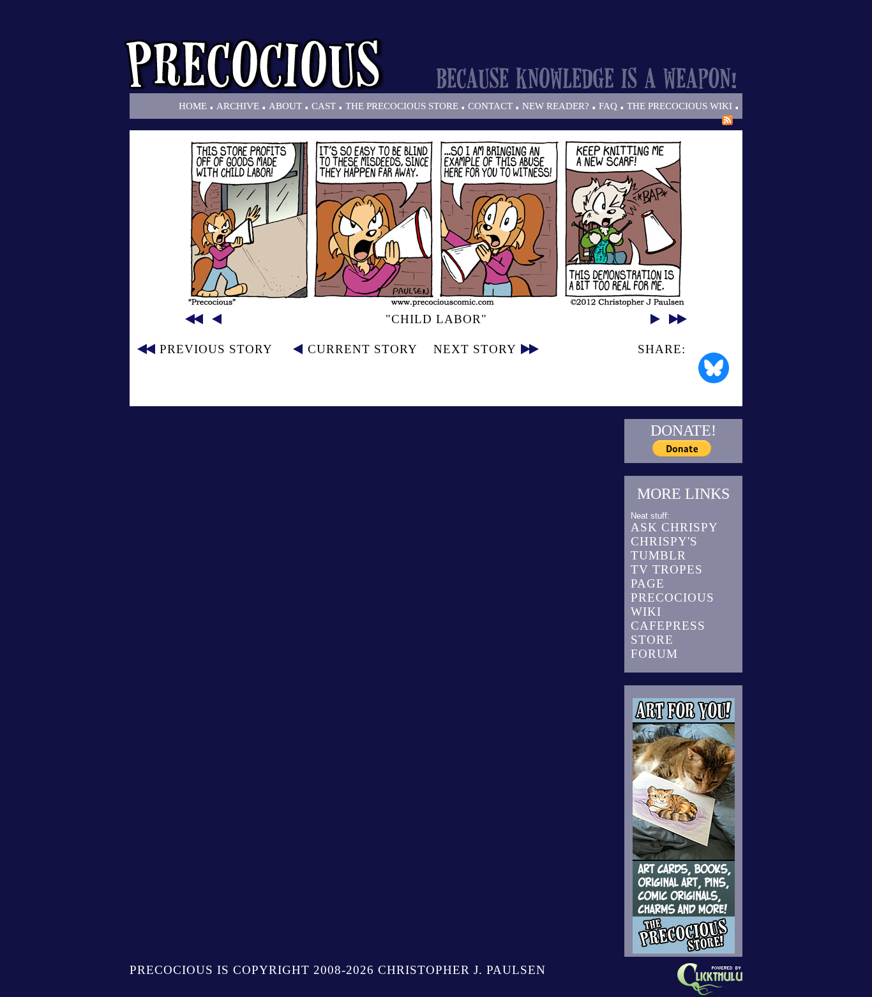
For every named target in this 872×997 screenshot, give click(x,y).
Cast (324, 106)
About (285, 106)
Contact (490, 106)
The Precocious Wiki (679, 106)
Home (193, 106)
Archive (237, 106)
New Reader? (555, 106)
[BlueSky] (713, 367)
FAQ (608, 106)
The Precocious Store (401, 106)
